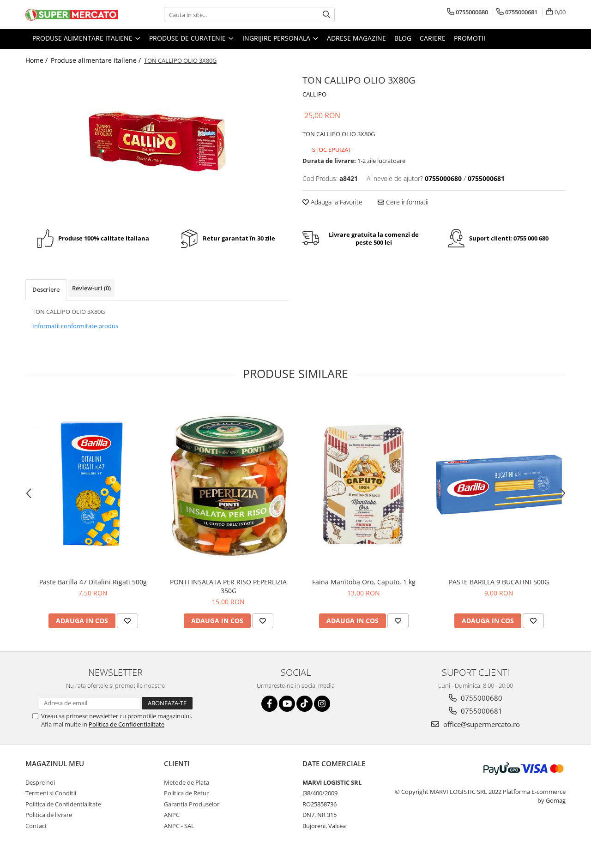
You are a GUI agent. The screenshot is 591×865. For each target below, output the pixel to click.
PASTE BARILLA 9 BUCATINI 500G (499, 581)
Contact (36, 826)
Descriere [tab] (46, 289)
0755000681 (480, 710)
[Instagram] (322, 704)
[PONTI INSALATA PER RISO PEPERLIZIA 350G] (228, 485)
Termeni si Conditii (50, 793)
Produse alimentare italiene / (97, 60)
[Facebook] (269, 704)
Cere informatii (406, 202)
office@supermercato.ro (480, 724)
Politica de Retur (186, 793)
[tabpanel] (157, 141)
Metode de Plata (186, 782)
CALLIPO (314, 94)
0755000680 (480, 698)
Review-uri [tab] (91, 288)
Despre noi (40, 782)
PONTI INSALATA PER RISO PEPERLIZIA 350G (228, 586)
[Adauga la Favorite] (127, 620)
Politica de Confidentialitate (126, 724)
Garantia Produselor (191, 804)
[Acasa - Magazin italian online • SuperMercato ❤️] (71, 15)
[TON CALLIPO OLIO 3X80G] (157, 141)
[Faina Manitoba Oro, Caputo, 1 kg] (364, 484)
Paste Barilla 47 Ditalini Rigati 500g (93, 581)
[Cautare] (326, 14)
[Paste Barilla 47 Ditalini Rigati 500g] (93, 484)
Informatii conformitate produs (75, 326)
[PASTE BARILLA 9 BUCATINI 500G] (499, 484)
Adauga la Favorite (335, 202)
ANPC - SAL (179, 826)
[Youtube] (287, 704)
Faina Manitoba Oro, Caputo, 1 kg (364, 581)
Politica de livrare (48, 815)
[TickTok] (304, 704)
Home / (37, 60)
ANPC (172, 815)
